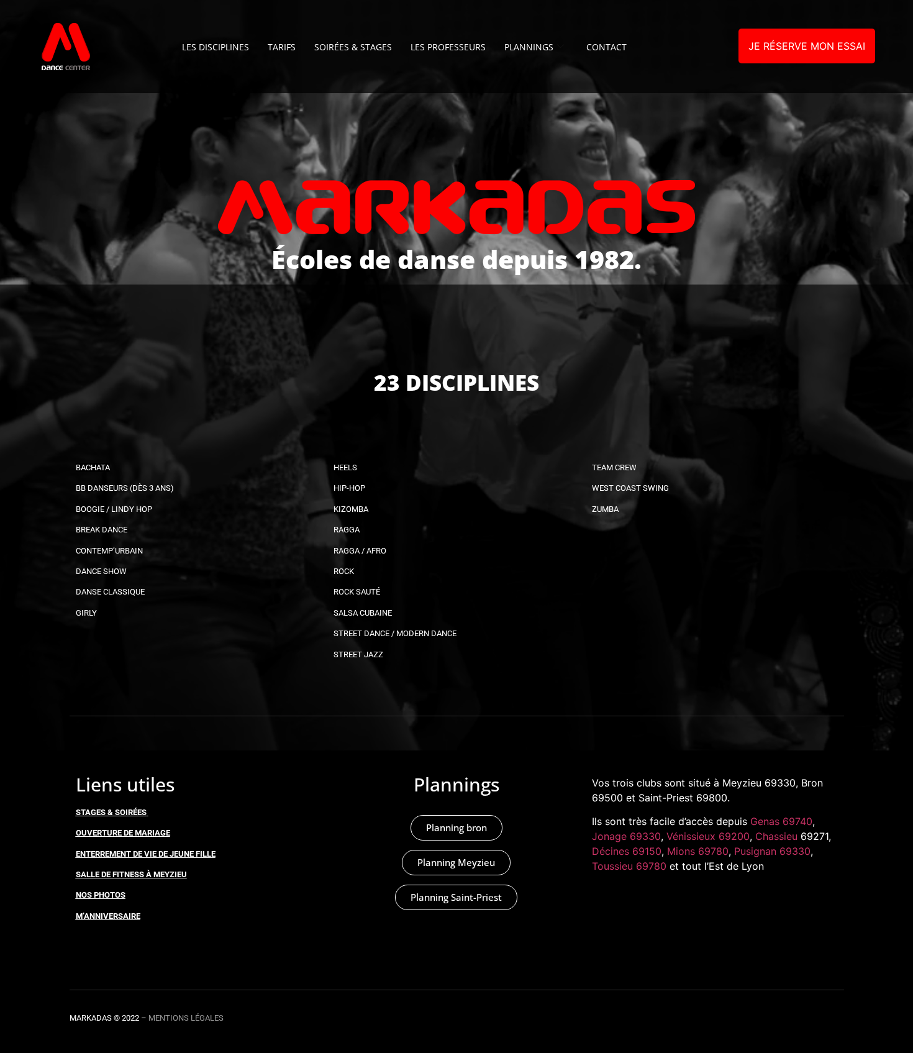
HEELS (345, 467)
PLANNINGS (528, 47)
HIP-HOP (349, 488)
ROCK (344, 571)
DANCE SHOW (101, 571)
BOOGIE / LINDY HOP (114, 509)
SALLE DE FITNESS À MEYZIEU (131, 874)
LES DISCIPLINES (215, 47)
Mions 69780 (698, 851)
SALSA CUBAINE (363, 613)
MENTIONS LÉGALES (186, 1018)
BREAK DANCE (101, 529)
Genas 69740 (781, 821)
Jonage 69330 (626, 836)
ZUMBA (605, 509)
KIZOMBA (351, 509)
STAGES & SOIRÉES (111, 812)
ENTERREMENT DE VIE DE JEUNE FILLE (146, 854)
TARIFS (282, 47)
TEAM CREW (614, 467)
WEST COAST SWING (630, 488)
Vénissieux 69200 (708, 836)
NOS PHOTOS (100, 895)
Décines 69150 (626, 851)
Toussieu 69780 (629, 866)
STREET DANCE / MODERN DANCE (395, 633)
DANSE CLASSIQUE (110, 591)
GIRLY (86, 613)
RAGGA (347, 529)
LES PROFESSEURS (448, 47)
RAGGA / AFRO (360, 550)
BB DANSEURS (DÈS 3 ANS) (125, 488)
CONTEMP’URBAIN (109, 550)
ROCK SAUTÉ (357, 591)
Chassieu (776, 836)
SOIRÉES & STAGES (353, 47)
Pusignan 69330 (772, 851)
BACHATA (93, 467)
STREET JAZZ (358, 654)
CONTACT (606, 47)
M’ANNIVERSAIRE (108, 916)
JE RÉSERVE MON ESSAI (806, 46)
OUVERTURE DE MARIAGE (123, 832)
